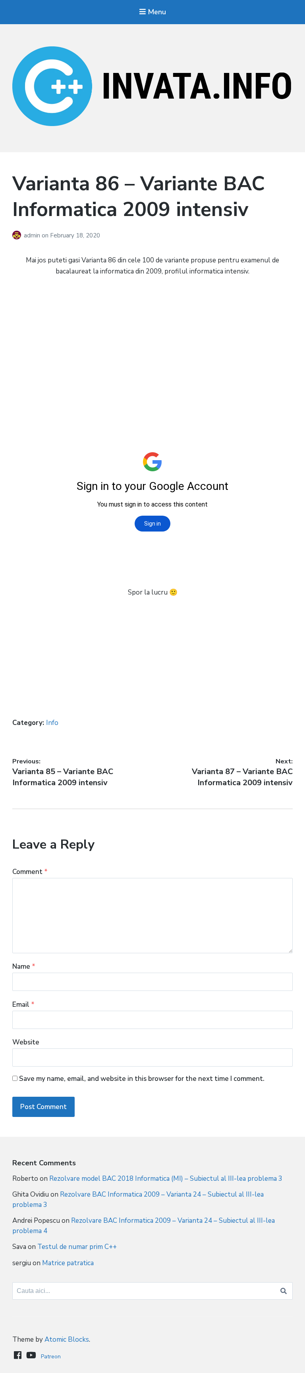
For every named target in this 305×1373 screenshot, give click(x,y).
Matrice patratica (68, 1263)
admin (33, 235)
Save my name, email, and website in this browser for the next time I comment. (141, 1078)
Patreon (51, 1356)
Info (52, 722)
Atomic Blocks (66, 1339)
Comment (30, 871)
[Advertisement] (152, 341)
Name (23, 966)
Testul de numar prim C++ (77, 1246)
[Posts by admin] (18, 235)
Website (25, 1042)
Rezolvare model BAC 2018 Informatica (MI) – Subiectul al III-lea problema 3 (165, 1178)
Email (23, 1004)
